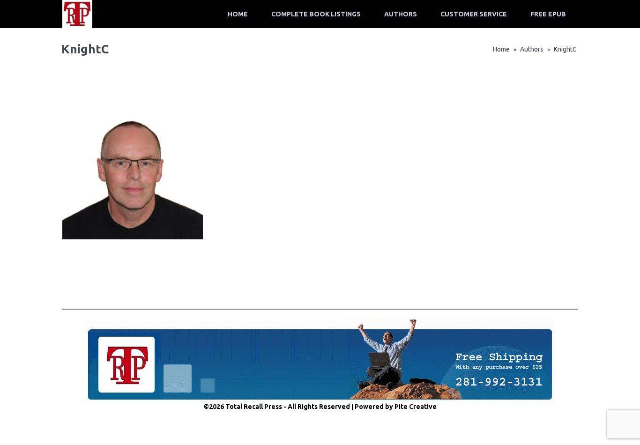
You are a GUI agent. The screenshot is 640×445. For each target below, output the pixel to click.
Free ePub (548, 14)
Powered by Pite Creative (396, 406)
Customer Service (473, 14)
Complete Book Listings (316, 14)
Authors (400, 14)
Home (238, 14)
